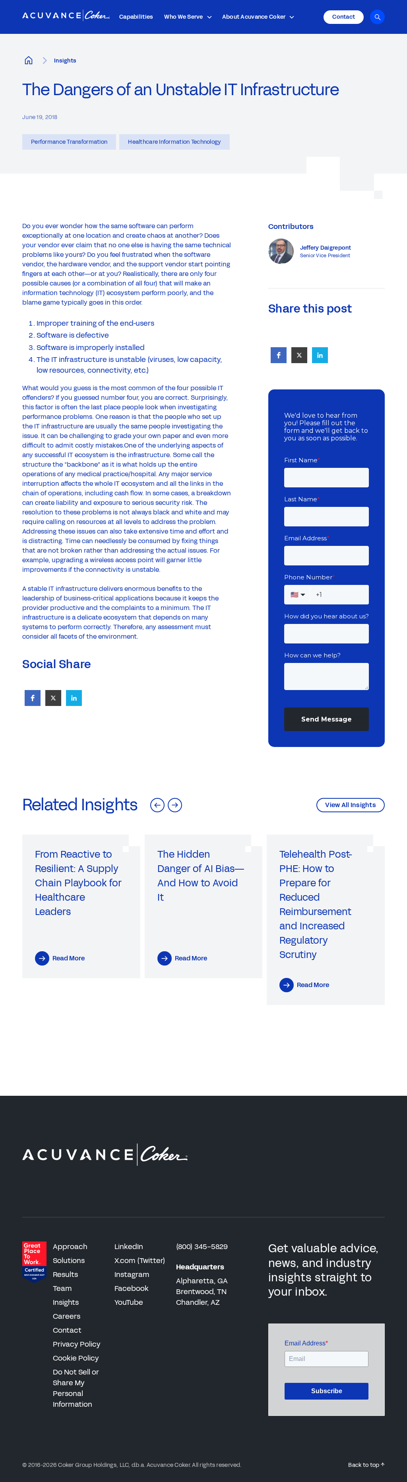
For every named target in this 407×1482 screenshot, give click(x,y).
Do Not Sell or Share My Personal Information (76, 1388)
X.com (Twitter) (139, 1260)
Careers (66, 1316)
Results (65, 1274)
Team (62, 1288)
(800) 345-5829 (202, 1247)
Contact (67, 1330)
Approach (70, 1247)
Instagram (131, 1274)
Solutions (69, 1260)
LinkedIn (128, 1247)
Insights (65, 61)
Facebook (131, 1288)
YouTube (128, 1302)
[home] (66, 17)
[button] (188, 17)
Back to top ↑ (366, 1465)
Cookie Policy (76, 1358)
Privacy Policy (77, 1344)
